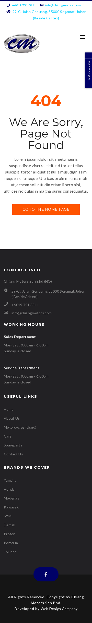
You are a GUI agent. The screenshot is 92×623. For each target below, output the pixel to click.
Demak (9, 525)
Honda (9, 489)
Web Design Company (59, 608)
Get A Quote (88, 70)
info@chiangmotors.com (63, 5)
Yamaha (10, 480)
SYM (8, 516)
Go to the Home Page (46, 209)
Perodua (11, 543)
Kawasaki (11, 507)
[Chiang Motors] (22, 43)
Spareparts (13, 445)
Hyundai (10, 552)
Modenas (11, 498)
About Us (12, 418)
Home (9, 409)
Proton (10, 534)
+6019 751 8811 (24, 5)
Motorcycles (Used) (20, 427)
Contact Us (13, 454)
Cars (8, 436)
